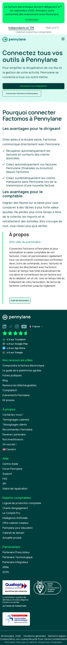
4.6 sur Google (15, 352)
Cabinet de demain (13, 532)
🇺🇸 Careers (9, 449)
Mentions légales (57, 635)
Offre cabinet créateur (15, 523)
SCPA (5, 572)
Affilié (5, 567)
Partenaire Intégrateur (15, 562)
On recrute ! (9, 444)
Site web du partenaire (25, 242)
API (4, 483)
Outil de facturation (20, 300)
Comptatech (9, 390)
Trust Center (44, 639)
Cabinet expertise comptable (33, 32)
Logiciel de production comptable (21, 503)
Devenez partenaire (14, 434)
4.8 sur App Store (16, 348)
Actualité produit (12, 537)
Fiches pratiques (12, 375)
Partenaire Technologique (17, 557)
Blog (5, 380)
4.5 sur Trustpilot (16, 339)
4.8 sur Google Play (17, 343)
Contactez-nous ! (12, 414)
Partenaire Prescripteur (16, 552)
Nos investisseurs (12, 439)
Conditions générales (34, 635)
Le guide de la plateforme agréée (21, 370)
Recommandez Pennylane (17, 429)
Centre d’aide (10, 464)
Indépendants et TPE (21, 28)
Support (7, 473)
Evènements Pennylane (16, 395)
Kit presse (8, 400)
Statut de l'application (14, 488)
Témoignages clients (14, 424)
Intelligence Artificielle (15, 518)
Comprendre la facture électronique (23, 365)
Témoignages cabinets (15, 419)
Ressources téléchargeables (19, 385)
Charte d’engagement (15, 508)
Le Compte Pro (11, 513)
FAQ (4, 478)
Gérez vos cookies (19, 639)
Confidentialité (59, 639)
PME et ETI (52, 28)
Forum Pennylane (12, 468)
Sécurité (33, 639)
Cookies (4, 639)
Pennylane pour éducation (17, 528)
